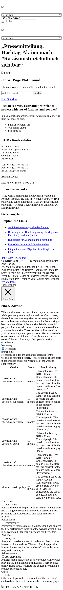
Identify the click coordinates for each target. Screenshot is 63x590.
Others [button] (4, 571)
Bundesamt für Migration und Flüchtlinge (30, 239)
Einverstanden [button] (8, 284)
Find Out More (9, 99)
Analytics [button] (6, 535)
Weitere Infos (8, 281)
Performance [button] (8, 519)
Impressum (7, 257)
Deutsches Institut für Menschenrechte (28, 244)
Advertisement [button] (9, 553)
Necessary (10, 348)
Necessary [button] (6, 345)
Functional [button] (7, 501)
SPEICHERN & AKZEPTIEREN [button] (19, 587)
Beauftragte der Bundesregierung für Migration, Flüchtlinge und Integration (33, 234)
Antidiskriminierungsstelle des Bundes (28, 227)
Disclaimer (20, 257)
